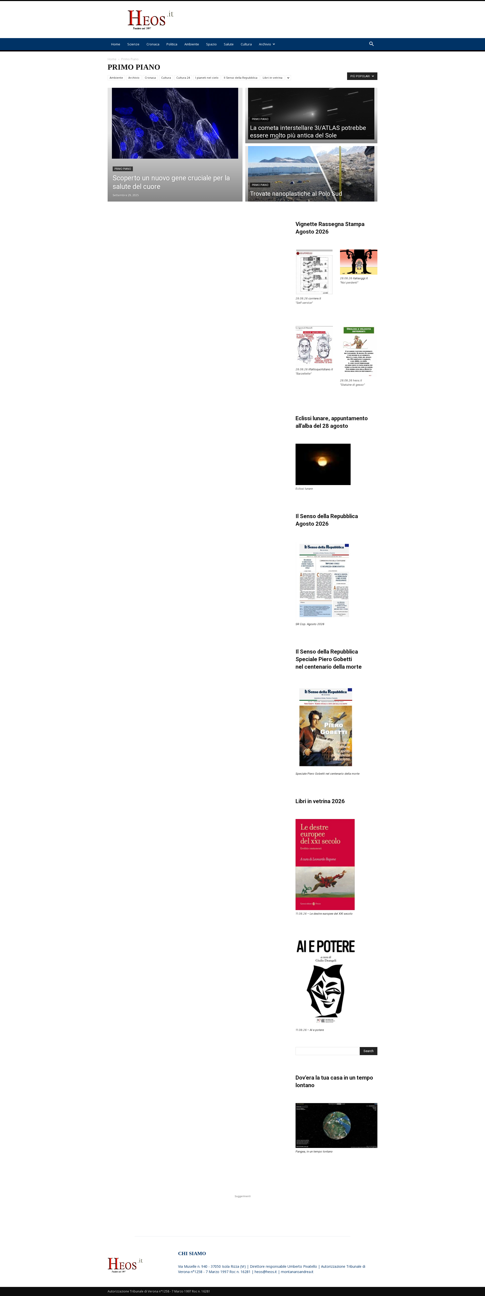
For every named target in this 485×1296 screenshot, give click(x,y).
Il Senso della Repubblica (240, 77)
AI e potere (317, 1030)
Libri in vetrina (272, 77)
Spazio (211, 44)
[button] (371, 44)
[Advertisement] (285, 19)
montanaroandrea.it (297, 1271)
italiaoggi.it (360, 278)
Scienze (133, 44)
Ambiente (191, 44)
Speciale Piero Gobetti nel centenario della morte (327, 773)
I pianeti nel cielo (207, 77)
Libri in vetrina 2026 (320, 801)
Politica (171, 44)
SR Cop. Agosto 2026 (310, 624)
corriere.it (314, 298)
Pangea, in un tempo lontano (314, 1151)
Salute (229, 44)
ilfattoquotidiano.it (320, 369)
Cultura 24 (183, 77)
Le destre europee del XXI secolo (331, 913)
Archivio (265, 44)
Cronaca (153, 44)
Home (115, 44)
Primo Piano (122, 168)
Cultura (246, 44)
